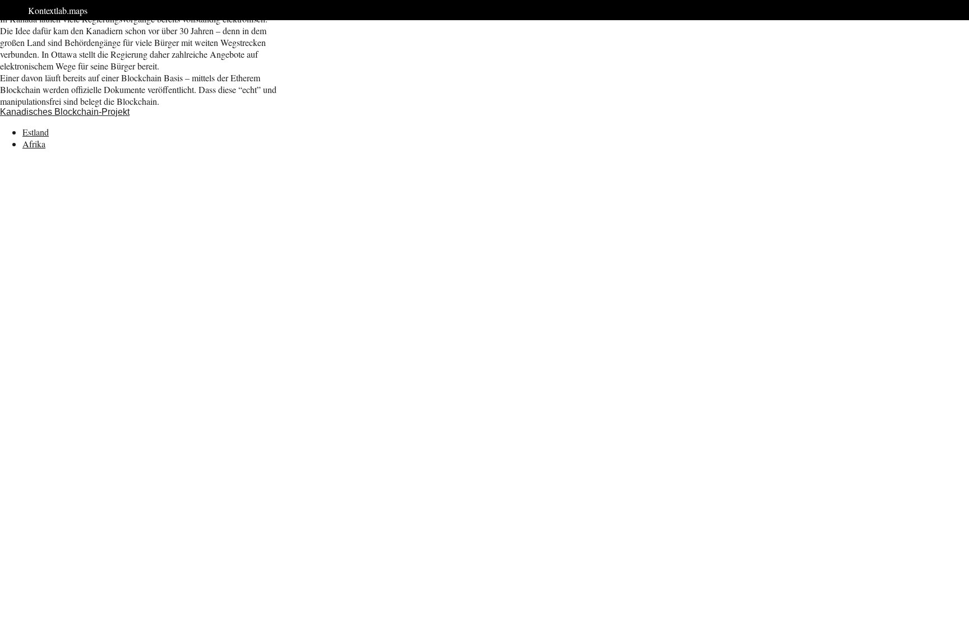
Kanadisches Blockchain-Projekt (65, 112)
